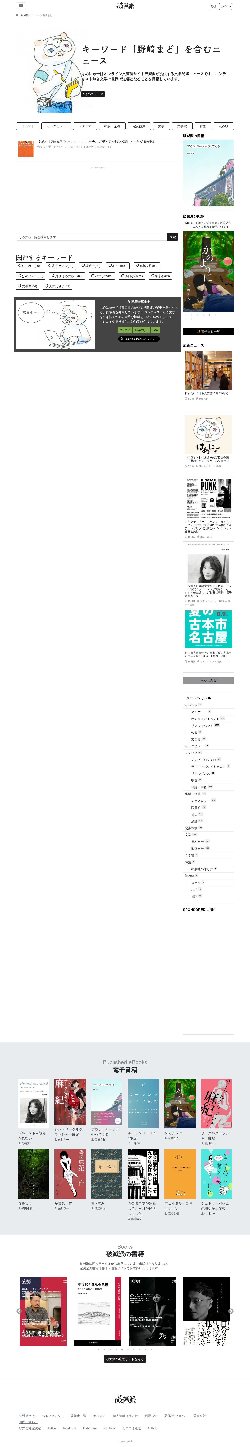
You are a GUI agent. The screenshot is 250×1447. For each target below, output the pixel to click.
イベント (28, 126)
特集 (203, 126)
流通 (196, 821)
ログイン (225, 6)
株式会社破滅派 (30, 1428)
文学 (161, 126)
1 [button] (186, 315)
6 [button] (215, 315)
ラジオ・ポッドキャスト (210, 766)
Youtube (109, 1428)
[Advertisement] (99, 196)
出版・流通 (112, 126)
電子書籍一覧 (210, 331)
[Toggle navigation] (21, 5)
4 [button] (203, 315)
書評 (196, 896)
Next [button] (231, 271)
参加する (99, 1415)
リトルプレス (202, 773)
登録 (213, 6)
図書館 (198, 807)
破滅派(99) (92, 266)
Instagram (90, 1428)
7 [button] (221, 315)
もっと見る (208, 680)
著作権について (175, 1415)
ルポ (196, 889)
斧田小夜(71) (133, 276)
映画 (196, 780)
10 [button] (192, 319)
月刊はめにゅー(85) (68, 276)
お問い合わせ (28, 1422)
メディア (85, 126)
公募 (196, 732)
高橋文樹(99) (148, 266)
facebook (69, 1428)
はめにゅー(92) (32, 276)
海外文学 (200, 848)
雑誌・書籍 (201, 787)
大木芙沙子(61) (59, 286)
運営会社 (199, 1415)
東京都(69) (162, 276)
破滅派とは (27, 1415)
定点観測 (139, 126)
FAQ (155, 330)
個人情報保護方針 (125, 1415)
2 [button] (192, 315)
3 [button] (198, 315)
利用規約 (151, 1415)
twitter (52, 1428)
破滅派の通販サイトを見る (125, 1359)
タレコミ (125, 330)
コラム (197, 882)
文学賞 (182, 126)
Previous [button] (186, 271)
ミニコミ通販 (131, 1428)
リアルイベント (205, 725)
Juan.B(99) (120, 266)
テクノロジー (203, 800)
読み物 (223, 126)
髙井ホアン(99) (62, 266)
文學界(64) (29, 286)
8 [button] (227, 315)
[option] (208, 271)
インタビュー (56, 126)
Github (152, 1428)
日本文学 (200, 841)
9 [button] (186, 319)
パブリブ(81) (103, 276)
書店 (196, 814)
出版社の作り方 (203, 869)
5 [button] (209, 315)
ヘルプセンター (53, 1415)
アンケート (200, 712)
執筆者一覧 (78, 1415)
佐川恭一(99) (30, 266)
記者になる (141, 330)
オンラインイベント (207, 718)
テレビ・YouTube (205, 759)
